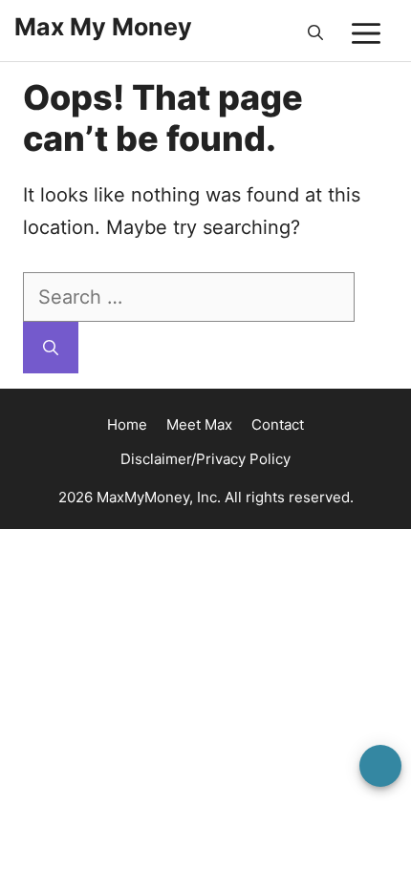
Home (127, 424)
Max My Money (103, 26)
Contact (277, 424)
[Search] (50, 347)
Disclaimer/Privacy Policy (205, 459)
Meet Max (199, 424)
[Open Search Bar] (315, 33)
